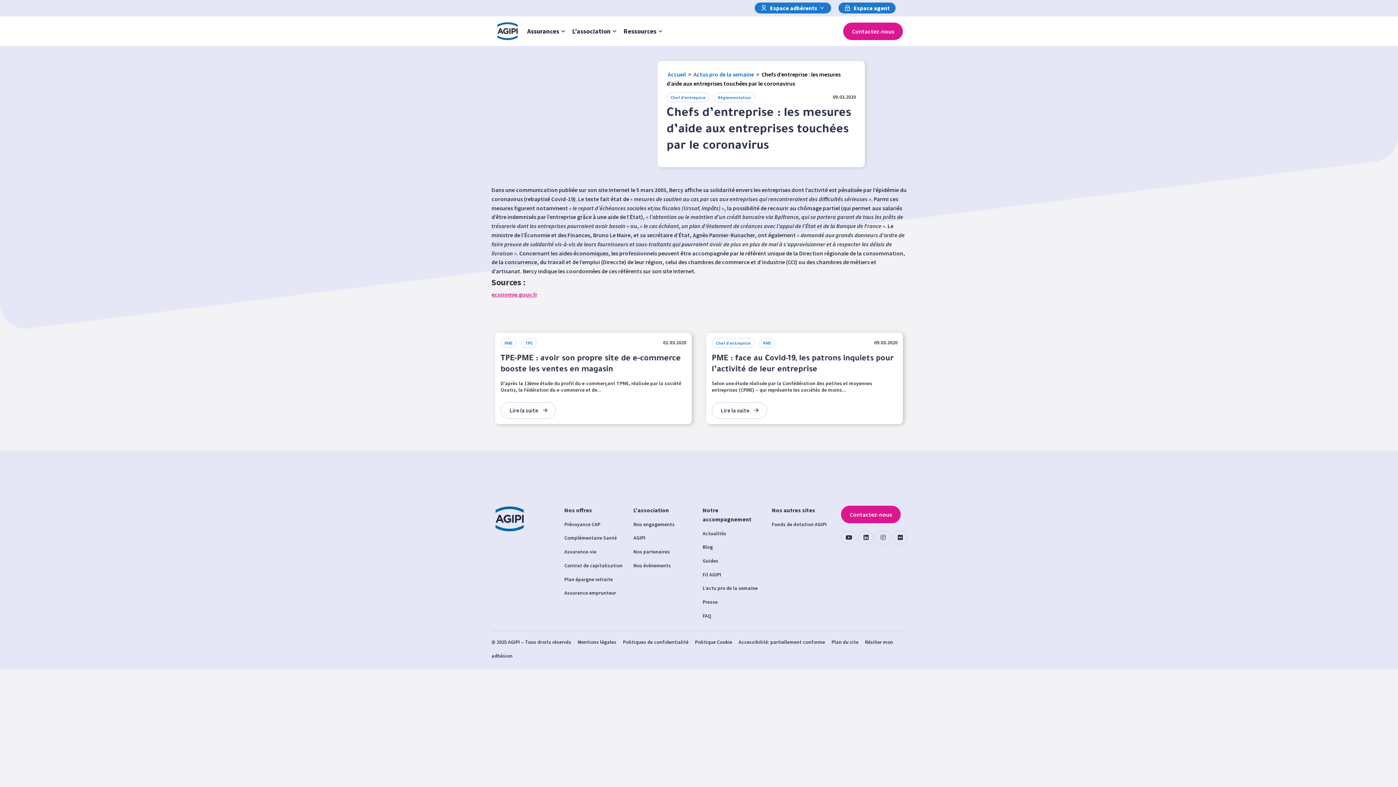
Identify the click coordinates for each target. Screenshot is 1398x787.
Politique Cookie (713, 642)
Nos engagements (654, 524)
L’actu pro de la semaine (730, 588)
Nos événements (652, 565)
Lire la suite (524, 410)
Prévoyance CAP (582, 524)
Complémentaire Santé (590, 538)
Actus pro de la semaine (724, 74)
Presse (710, 602)
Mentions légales (597, 642)
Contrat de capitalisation (593, 565)
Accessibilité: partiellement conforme (782, 642)
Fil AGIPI (712, 574)
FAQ (707, 615)
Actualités (714, 533)
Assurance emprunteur (590, 593)
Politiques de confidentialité (655, 642)
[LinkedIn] (865, 537)
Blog (708, 547)
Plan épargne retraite (588, 579)
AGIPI (639, 538)
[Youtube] (848, 537)
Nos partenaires (651, 551)
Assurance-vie (580, 551)
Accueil (677, 74)
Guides (710, 560)
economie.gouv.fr (514, 294)
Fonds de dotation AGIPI (799, 524)
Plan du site (845, 642)
